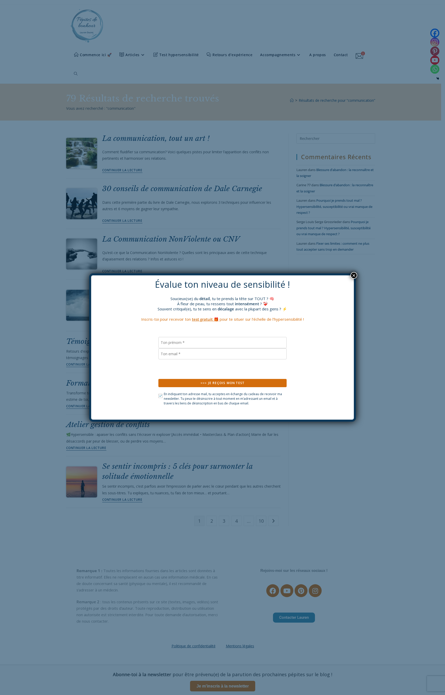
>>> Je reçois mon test (222, 383)
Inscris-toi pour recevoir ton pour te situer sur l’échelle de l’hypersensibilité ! (222, 319)
